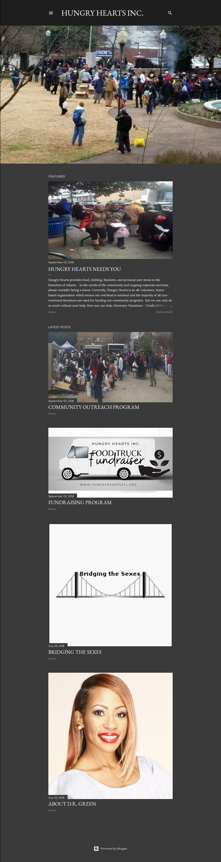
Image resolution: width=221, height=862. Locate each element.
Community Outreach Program (93, 407)
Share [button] (52, 312)
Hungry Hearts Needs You (84, 269)
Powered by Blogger (114, 848)
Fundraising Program (80, 502)
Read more (164, 312)
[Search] (170, 12)
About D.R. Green (72, 803)
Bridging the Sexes (74, 652)
